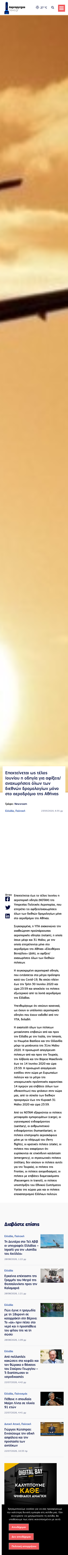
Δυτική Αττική (12, 1424)
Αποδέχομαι (19, 1527)
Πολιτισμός (20, 1393)
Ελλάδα (9, 811)
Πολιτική (20, 811)
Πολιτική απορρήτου (24, 1546)
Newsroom (20, 804)
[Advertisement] (34, 853)
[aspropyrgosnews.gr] (14, 13)
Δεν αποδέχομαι (21, 1536)
